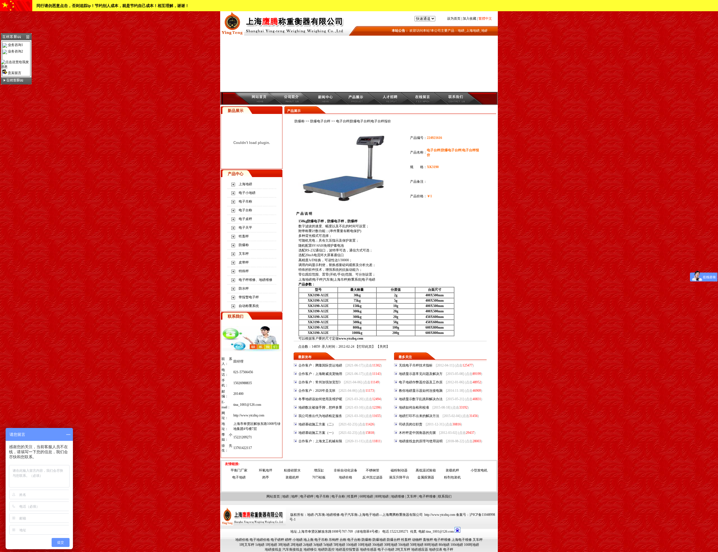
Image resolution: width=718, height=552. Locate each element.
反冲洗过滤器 (372, 477)
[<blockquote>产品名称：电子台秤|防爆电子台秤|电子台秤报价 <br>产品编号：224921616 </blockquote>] (348, 203)
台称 (343, 540)
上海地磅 (245, 184)
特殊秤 (244, 271)
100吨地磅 (471, 545)
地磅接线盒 (273, 549)
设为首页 (454, 18)
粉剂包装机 (452, 477)
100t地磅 (456, 545)
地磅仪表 (435, 549)
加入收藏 (469, 18)
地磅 (285, 496)
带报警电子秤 (249, 297)
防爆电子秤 (315, 221)
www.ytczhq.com (351, 338)
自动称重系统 (249, 306)
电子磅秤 (307, 496)
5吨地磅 (339, 545)
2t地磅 (307, 545)
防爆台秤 (393, 540)
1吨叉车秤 (246, 545)
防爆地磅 (379, 540)
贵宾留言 (14, 73)
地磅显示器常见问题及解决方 (421, 374)
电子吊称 (245, 201)
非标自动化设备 (345, 470)
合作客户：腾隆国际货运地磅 (320, 365)
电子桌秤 (245, 219)
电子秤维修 (427, 496)
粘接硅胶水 (292, 470)
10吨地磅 (364, 545)
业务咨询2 (15, 51)
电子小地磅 (247, 193)
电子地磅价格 (260, 540)
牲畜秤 (244, 236)
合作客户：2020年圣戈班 (316, 391)
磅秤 (288, 540)
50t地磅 (403, 545)
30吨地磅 (390, 545)
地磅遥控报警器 (347, 549)
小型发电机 (479, 470)
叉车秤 (244, 254)
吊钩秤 (334, 540)
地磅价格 (345, 477)
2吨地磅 (296, 545)
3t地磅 (318, 545)
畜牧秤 (428, 540)
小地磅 (298, 540)
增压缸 (319, 470)
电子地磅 (368, 279)
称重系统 (354, 279)
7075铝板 (319, 477)
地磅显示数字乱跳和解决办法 (421, 399)
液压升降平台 (399, 477)
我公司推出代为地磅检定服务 (320, 416)
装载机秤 (452, 470)
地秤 (294, 496)
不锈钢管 (372, 470)
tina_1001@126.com (247, 405)
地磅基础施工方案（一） (316, 433)
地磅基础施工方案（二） (316, 424)
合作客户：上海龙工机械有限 (320, 441)
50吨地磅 (417, 545)
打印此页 (365, 347)
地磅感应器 (419, 549)
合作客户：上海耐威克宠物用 (320, 374)
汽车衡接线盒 (292, 549)
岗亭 (265, 477)
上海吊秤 (340, 279)
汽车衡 (328, 279)
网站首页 (273, 496)
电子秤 (317, 279)
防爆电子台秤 (320, 121)
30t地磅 (377, 545)
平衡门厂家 (239, 470)
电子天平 (245, 228)
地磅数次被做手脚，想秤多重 (320, 407)
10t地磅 (351, 545)
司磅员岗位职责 (410, 424)
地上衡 (308, 540)
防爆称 (244, 245)
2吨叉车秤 (402, 549)
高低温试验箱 (426, 470)
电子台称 (245, 210)
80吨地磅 (382, 496)
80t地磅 (444, 545)
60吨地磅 (366, 496)
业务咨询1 (15, 45)
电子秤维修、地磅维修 (255, 280)
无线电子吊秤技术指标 (415, 365)
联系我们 (445, 496)
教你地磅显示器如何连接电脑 (421, 391)
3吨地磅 (284, 545)
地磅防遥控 (326, 549)
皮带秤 (244, 262)
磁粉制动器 (399, 470)
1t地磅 (259, 545)
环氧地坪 (265, 470)
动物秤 (417, 540)
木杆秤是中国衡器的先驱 (417, 433)
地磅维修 (397, 496)
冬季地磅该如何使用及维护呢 (320, 399)
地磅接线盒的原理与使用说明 (421, 441)
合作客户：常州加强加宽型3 (319, 382)
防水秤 (244, 288)
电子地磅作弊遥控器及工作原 (421, 382)
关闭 (382, 347)
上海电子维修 (462, 540)
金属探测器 (425, 477)
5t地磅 (328, 545)
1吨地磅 (271, 545)
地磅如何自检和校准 (414, 407)
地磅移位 (310, 549)
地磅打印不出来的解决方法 (419, 416)
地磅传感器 (368, 549)
